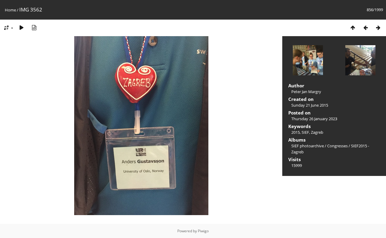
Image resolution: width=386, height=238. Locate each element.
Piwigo (203, 230)
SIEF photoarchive (307, 146)
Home (10, 10)
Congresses (337, 146)
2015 (295, 132)
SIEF (305, 132)
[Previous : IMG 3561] (365, 27)
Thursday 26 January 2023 (314, 118)
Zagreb (317, 132)
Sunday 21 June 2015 (309, 105)
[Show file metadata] (34, 27)
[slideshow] (21, 27)
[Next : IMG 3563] (378, 27)
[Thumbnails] (352, 27)
